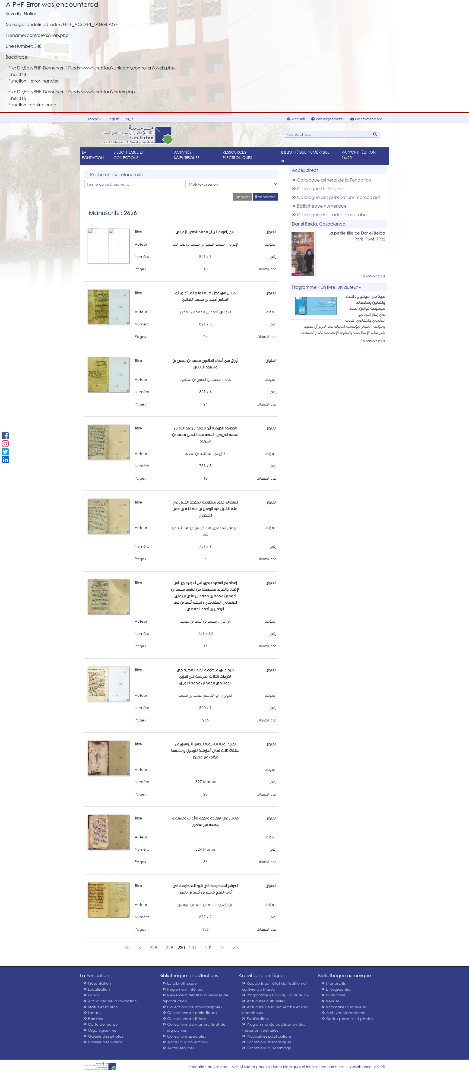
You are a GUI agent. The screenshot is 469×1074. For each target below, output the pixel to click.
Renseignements (329, 119)
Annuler (242, 196)
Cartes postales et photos (349, 1018)
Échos (93, 994)
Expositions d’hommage (268, 1047)
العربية (130, 118)
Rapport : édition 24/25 (358, 155)
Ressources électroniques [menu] (237, 155)
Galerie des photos (105, 1036)
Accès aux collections (187, 1041)
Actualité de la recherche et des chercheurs (275, 1009)
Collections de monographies (194, 1006)
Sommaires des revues (345, 1006)
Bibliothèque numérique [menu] (305, 152)
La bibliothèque (181, 983)
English (113, 119)
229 (169, 947)
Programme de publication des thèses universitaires (273, 1027)
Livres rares (335, 994)
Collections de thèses (186, 1018)
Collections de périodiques (191, 1012)
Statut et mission (102, 1006)
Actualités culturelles (265, 1000)
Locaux (94, 1012)
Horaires (95, 1018)
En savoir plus (372, 275)
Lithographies (338, 989)
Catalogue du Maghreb (321, 188)
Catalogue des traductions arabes (332, 214)
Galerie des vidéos (104, 1041)
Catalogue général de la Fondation (333, 180)
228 (153, 947)
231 (193, 947)
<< (127, 947)
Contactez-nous (368, 119)
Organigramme (101, 1030)
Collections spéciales (186, 1036)
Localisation (98, 989)
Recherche (265, 196)
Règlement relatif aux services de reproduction (196, 997)
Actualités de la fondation (112, 1000)
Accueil (298, 119)
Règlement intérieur (185, 989)
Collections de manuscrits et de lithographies (194, 1027)
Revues (332, 1000)
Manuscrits (335, 983)
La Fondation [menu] (93, 155)
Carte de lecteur (103, 1024)
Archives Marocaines (345, 1012)
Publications (257, 1018)
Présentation (99, 983)
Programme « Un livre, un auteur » (277, 994)
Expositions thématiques (268, 1041)
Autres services (180, 1047)
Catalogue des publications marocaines (338, 197)
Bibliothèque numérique (321, 206)
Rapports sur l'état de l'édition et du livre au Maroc (274, 986)
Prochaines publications (268, 1036)
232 (209, 947)
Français (94, 119)
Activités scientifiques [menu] (186, 155)
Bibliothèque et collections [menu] (128, 155)
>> (235, 947)
